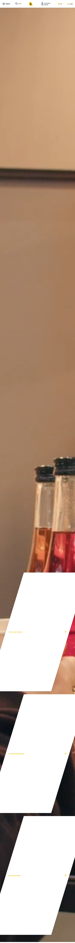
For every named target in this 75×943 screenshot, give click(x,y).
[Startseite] (31, 4)
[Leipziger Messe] (45, 4)
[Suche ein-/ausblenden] (16, 3)
